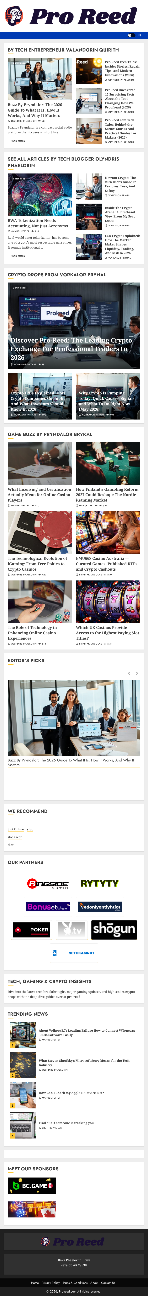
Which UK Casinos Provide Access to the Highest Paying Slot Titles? (108, 601)
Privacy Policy (51, 1283)
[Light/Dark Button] (131, 35)
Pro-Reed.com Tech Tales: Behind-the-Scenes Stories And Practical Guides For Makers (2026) (89, 131)
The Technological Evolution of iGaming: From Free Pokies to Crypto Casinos (40, 532)
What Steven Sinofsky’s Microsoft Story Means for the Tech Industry (23, 1065)
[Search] (139, 35)
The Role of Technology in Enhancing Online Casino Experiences (40, 601)
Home (35, 1283)
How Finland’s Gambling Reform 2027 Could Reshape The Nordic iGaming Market (108, 463)
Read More (18, 141)
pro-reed (73, 997)
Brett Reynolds (51, 1128)
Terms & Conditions (75, 1283)
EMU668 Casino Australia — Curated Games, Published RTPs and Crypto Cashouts (108, 532)
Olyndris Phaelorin (23, 121)
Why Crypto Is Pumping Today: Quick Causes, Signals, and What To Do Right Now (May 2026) (107, 401)
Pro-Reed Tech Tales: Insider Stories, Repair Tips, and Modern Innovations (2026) (89, 71)
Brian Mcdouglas (90, 574)
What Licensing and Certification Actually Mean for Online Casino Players (40, 463)
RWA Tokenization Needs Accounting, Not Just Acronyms (40, 194)
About (94, 1283)
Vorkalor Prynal (119, 195)
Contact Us (108, 1283)
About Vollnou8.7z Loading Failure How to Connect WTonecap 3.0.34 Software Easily (23, 1035)
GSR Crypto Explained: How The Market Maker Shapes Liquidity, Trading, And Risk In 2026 (89, 247)
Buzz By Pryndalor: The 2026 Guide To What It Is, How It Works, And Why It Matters (40, 79)
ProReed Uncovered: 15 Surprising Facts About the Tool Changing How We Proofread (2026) (89, 101)
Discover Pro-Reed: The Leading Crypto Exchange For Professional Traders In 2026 (74, 326)
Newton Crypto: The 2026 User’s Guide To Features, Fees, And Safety (89, 186)
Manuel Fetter (19, 231)
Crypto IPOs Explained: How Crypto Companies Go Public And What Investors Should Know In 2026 (38, 401)
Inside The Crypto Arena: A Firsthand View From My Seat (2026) (89, 217)
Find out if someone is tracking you (23, 1125)
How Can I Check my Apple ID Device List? (23, 1095)
